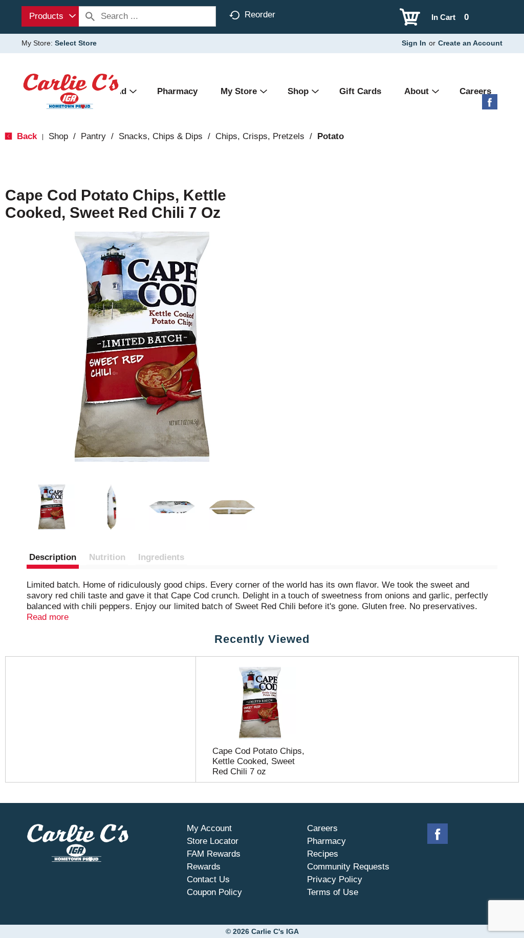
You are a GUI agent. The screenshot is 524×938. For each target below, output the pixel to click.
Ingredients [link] (161, 557)
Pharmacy (326, 841)
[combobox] (50, 16)
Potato (330, 136)
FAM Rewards (214, 854)
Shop (58, 136)
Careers (322, 828)
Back (25, 136)
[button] (52, 507)
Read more (48, 617)
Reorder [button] (260, 14)
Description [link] (52, 557)
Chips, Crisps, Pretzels (259, 136)
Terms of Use (332, 892)
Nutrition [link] (107, 557)
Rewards (204, 867)
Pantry (93, 136)
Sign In (414, 43)
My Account (209, 828)
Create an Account (470, 43)
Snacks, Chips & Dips (161, 136)
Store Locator (212, 841)
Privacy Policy (334, 879)
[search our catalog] (90, 16)
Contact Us (208, 879)
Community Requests (348, 867)
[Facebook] (489, 105)
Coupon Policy (214, 892)
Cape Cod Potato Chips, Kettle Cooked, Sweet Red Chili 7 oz (258, 761)
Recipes (322, 854)
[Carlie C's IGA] (70, 91)
